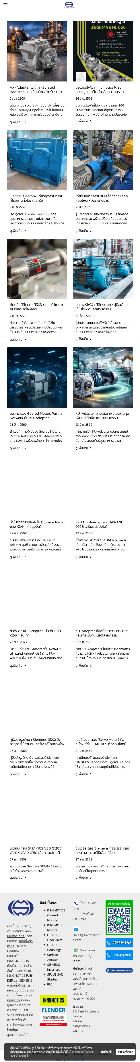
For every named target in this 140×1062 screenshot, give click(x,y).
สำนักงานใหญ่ (82, 956)
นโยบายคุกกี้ (22, 1055)
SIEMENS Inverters (53, 967)
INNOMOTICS (16, 975)
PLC (49, 984)
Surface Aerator (52, 957)
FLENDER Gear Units (54, 937)
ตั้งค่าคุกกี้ (106, 1051)
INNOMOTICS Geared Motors (56, 915)
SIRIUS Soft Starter (55, 977)
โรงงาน (78, 961)
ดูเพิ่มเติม (16, 121)
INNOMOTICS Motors (56, 927)
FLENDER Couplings (54, 947)
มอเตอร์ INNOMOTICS (16, 958)
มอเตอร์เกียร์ (15, 936)
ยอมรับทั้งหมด (125, 1051)
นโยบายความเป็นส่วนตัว (81, 1051)
